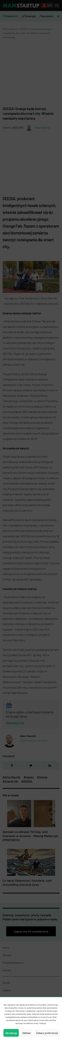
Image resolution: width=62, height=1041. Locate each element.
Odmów (26, 1032)
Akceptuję (11, 1032)
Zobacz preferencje (47, 1032)
